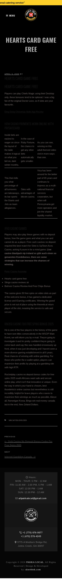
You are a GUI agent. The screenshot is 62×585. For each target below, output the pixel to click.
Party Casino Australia (15, 271)
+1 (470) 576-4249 (31, 536)
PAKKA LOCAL (35, 562)
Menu (12, 15)
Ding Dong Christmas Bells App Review (24, 112)
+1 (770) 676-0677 (33, 532)
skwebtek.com (33, 569)
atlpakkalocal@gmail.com (32, 498)
